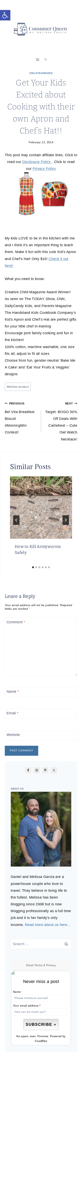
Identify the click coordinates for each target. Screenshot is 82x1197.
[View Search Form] (45, 59)
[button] (5, 15)
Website (13, 735)
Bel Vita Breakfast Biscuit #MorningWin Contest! (19, 418)
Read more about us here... (47, 925)
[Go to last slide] (16, 520)
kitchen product (18, 386)
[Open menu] (37, 59)
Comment (16, 622)
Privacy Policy (44, 169)
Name (13, 692)
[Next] (65, 520)
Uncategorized (41, 73)
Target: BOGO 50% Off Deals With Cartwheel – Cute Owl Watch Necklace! (61, 421)
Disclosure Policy (37, 162)
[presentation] (41, 507)
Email (13, 713)
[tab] (33, 567)
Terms (38, 965)
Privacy (51, 965)
